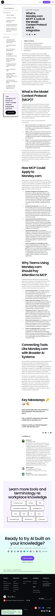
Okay (19, 612)
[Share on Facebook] (35, 34)
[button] (52, 2)
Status (24, 583)
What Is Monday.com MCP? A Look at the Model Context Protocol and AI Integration (22, 571)
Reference (9, 570)
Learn (14, 581)
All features (5, 587)
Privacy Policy (11, 613)
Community (15, 589)
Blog (14, 591)
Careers (35, 581)
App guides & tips (17, 570)
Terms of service (8, 609)
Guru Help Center (27, 581)
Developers (16, 587)
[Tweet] (32, 34)
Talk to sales (46, 2)
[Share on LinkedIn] (30, 34)
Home (4, 570)
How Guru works (7, 583)
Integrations (6, 585)
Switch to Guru (36, 590)
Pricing (4, 581)
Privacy (25, 609)
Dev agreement (18, 609)
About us (35, 583)
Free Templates (36, 592)
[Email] (27, 34)
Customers (15, 583)
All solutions (6, 589)
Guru (40, 366)
